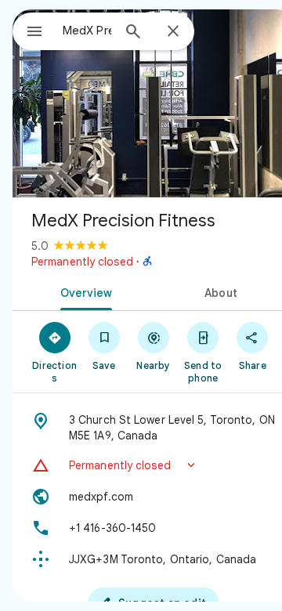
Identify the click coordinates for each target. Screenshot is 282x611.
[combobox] (87, 30)
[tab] (83, 291)
